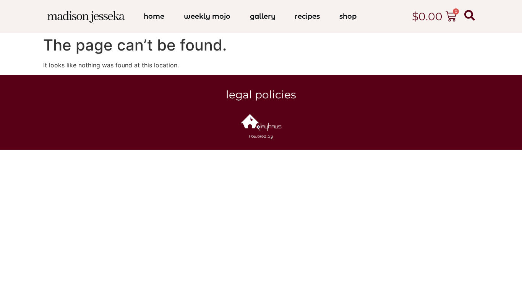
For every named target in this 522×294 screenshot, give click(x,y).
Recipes (307, 16)
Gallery (263, 16)
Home (154, 16)
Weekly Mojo (207, 16)
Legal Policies (261, 94)
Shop (348, 16)
